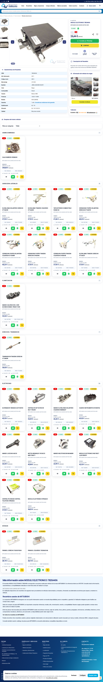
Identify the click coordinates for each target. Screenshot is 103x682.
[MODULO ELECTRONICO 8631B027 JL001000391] (90, 443)
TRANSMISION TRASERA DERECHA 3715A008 (12, 357)
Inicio (22, 6)
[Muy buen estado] (78, 28)
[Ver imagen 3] (96, 89)
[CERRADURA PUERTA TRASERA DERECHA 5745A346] (39, 243)
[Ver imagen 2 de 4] (4, 29)
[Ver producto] (6, 176)
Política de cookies (47, 666)
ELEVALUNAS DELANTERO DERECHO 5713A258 (12, 209)
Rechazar (73, 675)
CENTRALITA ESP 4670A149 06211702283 (36, 409)
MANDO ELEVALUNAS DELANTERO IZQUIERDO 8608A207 (63, 409)
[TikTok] (6, 1)
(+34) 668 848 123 (86, 654)
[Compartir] (93, 34)
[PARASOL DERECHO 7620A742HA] (13, 540)
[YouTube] (8, 1)
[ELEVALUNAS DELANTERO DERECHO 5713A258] (13, 198)
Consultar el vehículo (84, 102)
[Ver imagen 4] (96, 94)
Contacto (81, 6)
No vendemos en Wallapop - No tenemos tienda (9, 654)
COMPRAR (86, 45)
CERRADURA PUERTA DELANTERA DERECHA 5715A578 (88, 209)
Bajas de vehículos (27, 645)
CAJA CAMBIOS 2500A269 (9, 157)
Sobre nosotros (73, 6)
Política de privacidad (48, 661)
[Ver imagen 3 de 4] (4, 37)
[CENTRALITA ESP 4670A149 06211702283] (39, 397)
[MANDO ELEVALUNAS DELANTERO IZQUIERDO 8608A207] (64, 397)
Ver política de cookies (51, 677)
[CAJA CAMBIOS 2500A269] (13, 147)
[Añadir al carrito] (22, 176)
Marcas (4, 660)
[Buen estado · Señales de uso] (17, 176)
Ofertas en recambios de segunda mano (69, 648)
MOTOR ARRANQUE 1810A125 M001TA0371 (36, 454)
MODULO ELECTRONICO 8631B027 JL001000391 (89, 454)
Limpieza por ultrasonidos (8, 647)
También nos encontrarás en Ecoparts (8, 650)
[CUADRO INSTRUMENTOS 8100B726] (90, 397)
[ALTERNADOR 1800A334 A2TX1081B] (13, 397)
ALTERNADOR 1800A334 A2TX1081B (12, 408)
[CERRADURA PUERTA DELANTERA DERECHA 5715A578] (90, 198)
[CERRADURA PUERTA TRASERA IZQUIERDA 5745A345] (64, 243)
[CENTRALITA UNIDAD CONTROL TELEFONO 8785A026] (13, 488)
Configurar (83, 675)
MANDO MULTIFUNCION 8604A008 (63, 453)
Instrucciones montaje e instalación (10, 658)
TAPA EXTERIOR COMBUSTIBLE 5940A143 (62, 209)
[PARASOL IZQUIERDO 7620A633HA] (39, 540)
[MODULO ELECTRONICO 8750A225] (39, 488)
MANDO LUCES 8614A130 (9, 453)
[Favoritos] (97, 34)
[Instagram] (4, 1)
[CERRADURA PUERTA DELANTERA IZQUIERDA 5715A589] (13, 243)
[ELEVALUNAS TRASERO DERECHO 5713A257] (90, 243)
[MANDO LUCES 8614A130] (13, 443)
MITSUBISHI (95, 98)
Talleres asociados (62, 6)
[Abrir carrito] (100, 6)
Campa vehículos (50, 6)
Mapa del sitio (46, 645)
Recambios (29, 6)
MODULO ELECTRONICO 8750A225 (38, 499)
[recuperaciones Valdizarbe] (9, 6)
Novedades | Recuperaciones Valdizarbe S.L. (68, 651)
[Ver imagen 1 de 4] (4, 21)
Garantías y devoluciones (28, 650)
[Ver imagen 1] (96, 79)
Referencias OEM (6, 663)
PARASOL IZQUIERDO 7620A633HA (38, 550)
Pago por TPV (46, 655)
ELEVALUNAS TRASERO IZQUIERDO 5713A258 (38, 209)
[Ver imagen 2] (96, 84)
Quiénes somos (46, 647)
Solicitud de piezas (6, 645)
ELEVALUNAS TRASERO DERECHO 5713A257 (88, 254)
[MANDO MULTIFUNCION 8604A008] (64, 443)
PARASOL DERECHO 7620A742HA (11, 550)
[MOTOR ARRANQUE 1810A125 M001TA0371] (39, 443)
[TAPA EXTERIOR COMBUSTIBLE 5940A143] (64, 198)
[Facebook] (2, 1)
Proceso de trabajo (47, 658)
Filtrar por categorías (7, 126)
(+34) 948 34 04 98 (86, 652)
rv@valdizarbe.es (85, 655)
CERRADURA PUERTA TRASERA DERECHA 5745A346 (37, 254)
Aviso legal (45, 664)
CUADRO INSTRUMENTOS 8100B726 (89, 408)
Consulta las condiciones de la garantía (44, 102)
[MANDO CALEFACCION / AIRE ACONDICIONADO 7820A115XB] (13, 295)
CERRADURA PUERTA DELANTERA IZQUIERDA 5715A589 (11, 254)
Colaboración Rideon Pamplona (30, 653)
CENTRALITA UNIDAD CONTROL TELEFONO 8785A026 (11, 500)
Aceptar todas (93, 675)
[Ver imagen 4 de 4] (4, 44)
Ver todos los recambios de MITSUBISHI (13, 615)
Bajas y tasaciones (39, 6)
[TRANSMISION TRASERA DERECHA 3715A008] (13, 346)
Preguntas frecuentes (48, 653)
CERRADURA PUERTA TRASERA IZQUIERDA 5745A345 (62, 254)
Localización (46, 650)
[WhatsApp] (13, 176)
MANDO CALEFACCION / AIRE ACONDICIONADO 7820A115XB (11, 306)
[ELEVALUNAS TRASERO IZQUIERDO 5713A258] (39, 198)
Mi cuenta (63, 645)
